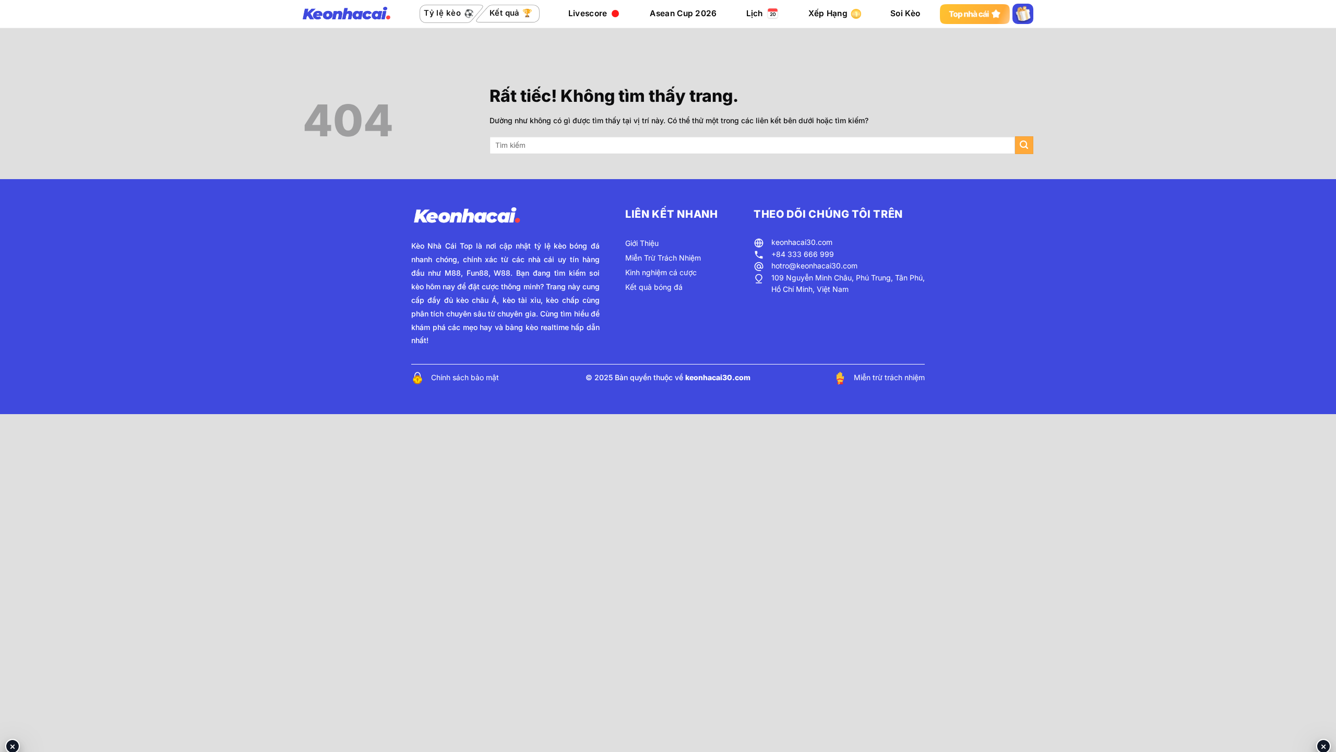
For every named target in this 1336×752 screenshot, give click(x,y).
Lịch (754, 13)
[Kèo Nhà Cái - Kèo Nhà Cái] (346, 14)
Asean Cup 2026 (683, 13)
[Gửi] (1024, 145)
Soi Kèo (905, 13)
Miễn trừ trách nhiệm (889, 377)
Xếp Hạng (828, 13)
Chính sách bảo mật (465, 377)
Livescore (587, 13)
